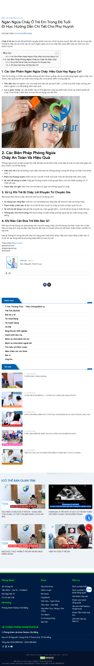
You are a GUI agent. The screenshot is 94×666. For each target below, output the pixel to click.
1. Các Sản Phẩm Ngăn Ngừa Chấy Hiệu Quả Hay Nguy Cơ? (33, 56)
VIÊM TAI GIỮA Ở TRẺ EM (59, 551)
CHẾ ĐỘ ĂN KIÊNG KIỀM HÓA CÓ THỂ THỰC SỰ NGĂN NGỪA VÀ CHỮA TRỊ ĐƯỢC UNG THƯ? (57, 415)
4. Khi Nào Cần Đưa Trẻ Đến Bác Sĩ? (23, 65)
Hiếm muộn (46, 590)
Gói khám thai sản (80, 596)
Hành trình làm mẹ (13, 335)
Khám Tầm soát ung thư (81, 613)
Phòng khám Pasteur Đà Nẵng (15, 607)
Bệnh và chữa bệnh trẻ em (12, 18)
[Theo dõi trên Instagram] (6, 647)
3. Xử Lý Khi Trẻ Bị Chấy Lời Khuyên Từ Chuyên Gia (29, 62)
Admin (29, 33)
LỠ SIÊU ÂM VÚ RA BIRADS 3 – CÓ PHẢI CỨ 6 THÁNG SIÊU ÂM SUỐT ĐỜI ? (50, 395)
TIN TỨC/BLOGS (12, 310)
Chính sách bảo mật (52, 655)
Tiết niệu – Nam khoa (50, 601)
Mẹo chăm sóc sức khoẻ (16, 351)
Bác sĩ (7, 355)
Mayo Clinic (17, 243)
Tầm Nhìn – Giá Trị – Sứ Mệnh (14, 590)
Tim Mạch (45, 614)
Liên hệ (65, 655)
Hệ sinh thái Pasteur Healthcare (81, 607)
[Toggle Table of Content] (55, 53)
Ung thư (8, 359)
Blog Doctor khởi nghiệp (16, 331)
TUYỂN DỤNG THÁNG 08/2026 (35, 376)
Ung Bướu (45, 597)
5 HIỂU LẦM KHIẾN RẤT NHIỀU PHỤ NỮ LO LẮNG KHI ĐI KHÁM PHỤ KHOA (50, 434)
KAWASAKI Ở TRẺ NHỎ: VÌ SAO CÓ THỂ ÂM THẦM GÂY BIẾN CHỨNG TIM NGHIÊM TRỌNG (70, 513)
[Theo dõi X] (9, 647)
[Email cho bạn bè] (49, 285)
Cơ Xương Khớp (48, 618)
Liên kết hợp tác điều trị (79, 620)
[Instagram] (9, 273)
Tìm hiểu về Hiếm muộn (16, 347)
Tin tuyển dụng (12, 322)
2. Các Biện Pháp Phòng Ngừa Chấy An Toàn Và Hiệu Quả (30, 59)
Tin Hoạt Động (11, 318)
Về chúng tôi (7, 586)
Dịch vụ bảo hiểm (80, 586)
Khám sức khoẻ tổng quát (79, 601)
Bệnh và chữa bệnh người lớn (18, 343)
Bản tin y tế (10, 314)
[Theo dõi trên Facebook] (3, 647)
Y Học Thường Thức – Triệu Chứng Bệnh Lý (25, 306)
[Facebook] (6, 273)
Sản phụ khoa (47, 586)
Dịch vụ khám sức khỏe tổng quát (80, 591)
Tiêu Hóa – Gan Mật (49, 604)
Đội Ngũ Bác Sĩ (8, 594)
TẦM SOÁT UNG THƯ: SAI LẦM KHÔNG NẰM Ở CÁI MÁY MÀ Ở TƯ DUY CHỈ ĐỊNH (52, 453)
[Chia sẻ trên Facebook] (45, 285)
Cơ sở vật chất (8, 597)
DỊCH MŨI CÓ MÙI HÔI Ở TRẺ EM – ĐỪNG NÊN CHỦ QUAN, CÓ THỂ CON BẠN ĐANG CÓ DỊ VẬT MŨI (23, 514)
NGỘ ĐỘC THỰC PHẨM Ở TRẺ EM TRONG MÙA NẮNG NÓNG (22, 552)
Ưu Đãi (8, 326)
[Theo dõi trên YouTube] (11, 647)
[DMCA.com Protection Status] (47, 657)
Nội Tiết (44, 622)
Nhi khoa (45, 594)
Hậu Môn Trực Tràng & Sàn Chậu (52, 609)
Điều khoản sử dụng (34, 655)
